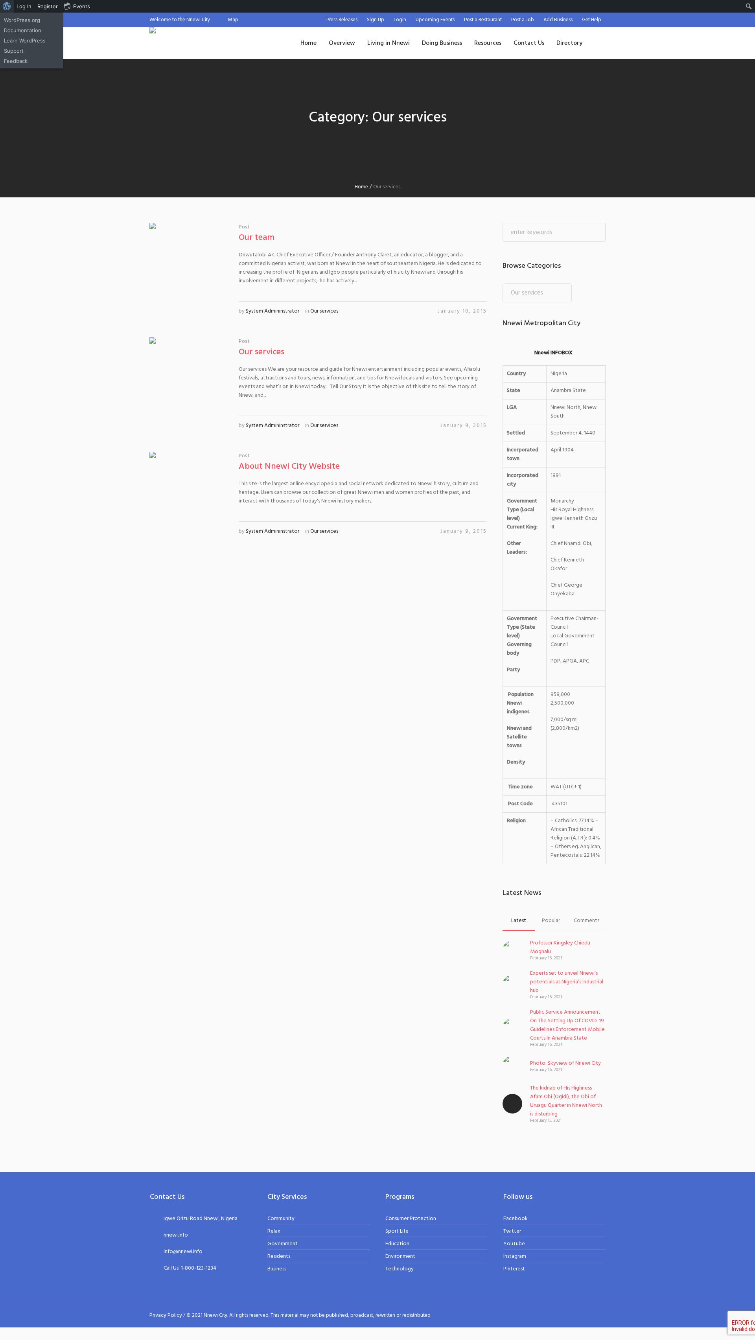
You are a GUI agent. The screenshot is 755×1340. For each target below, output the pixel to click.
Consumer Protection (410, 1218)
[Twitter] (592, 1315)
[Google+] (573, 1315)
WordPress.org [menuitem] (22, 20)
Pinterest (514, 1269)
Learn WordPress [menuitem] (25, 40)
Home (361, 187)
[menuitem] (7, 6)
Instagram (514, 1256)
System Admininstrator (272, 311)
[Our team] (188, 261)
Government (282, 1243)
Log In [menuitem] (24, 6)
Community (281, 1218)
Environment (400, 1256)
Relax (273, 1231)
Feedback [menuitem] (16, 61)
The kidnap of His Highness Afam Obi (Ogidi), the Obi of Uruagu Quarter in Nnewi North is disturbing (566, 1101)
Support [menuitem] (14, 51)
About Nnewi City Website (289, 466)
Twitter (512, 1231)
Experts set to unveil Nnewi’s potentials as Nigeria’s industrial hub (566, 982)
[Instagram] (582, 1315)
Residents (278, 1256)
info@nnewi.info (183, 1251)
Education (397, 1243)
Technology (399, 1269)
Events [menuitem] (81, 6)
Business (276, 1269)
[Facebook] (563, 1315)
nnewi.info (176, 1235)
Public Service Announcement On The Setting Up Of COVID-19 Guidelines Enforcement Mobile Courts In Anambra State (567, 1025)
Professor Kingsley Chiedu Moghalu (560, 947)
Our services (324, 311)
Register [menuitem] (47, 6)
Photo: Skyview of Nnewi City (565, 1063)
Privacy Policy (165, 1315)
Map (233, 20)
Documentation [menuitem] (22, 30)
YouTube (514, 1243)
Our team (256, 238)
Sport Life (397, 1231)
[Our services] (188, 376)
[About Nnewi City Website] (188, 490)
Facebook (515, 1218)
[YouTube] (601, 1315)
